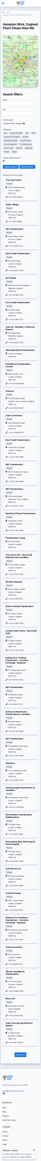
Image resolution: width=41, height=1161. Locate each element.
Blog (4, 1108)
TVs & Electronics (26, 144)
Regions (6, 1116)
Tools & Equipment (10, 144)
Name (5, 100)
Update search (11, 167)
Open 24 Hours (25, 140)
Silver (34, 133)
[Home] (3, 12)
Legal (5, 1144)
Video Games (8, 148)
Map (4, 1112)
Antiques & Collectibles (12, 137)
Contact (6, 1136)
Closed (9, 184)
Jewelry (25, 137)
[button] (9, 37)
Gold (27, 133)
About (5, 1132)
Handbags (28, 148)
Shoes (14, 152)
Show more (20, 1055)
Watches (19, 148)
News (5, 1140)
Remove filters (27, 167)
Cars (5, 133)
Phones (6, 152)
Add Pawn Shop (9, 1120)
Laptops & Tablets (16, 133)
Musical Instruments (10, 140)
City (4, 109)
